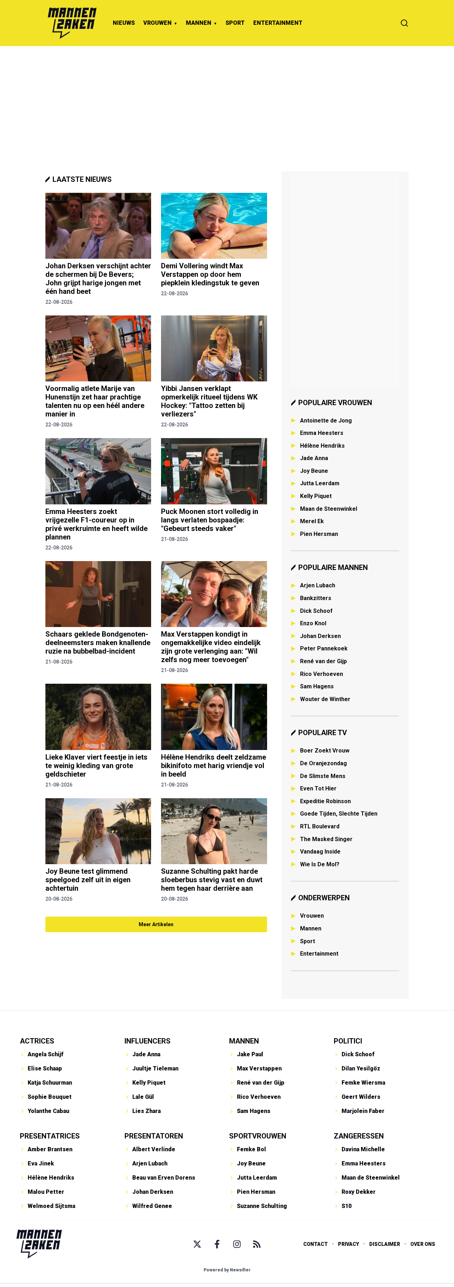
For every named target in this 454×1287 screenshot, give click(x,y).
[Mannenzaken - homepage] (72, 23)
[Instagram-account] (237, 1244)
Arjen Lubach (317, 585)
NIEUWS (124, 22)
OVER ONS (422, 1244)
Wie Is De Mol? (319, 864)
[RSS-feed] (257, 1244)
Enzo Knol (313, 623)
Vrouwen (312, 915)
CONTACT (315, 1244)
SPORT (235, 22)
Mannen (310, 928)
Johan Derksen (320, 636)
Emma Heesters (321, 433)
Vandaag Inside (320, 851)
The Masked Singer (326, 839)
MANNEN (198, 22)
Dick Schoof (316, 611)
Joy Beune (314, 471)
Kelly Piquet (316, 496)
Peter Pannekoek (324, 648)
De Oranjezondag (323, 763)
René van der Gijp (323, 661)
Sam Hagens (317, 686)
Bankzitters (315, 598)
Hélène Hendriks (322, 445)
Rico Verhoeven (321, 674)
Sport (307, 941)
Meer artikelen (156, 924)
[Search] (404, 23)
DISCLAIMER (384, 1244)
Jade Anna (314, 458)
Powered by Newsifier (227, 1270)
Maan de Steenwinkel (328, 508)
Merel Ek (312, 521)
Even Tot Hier (318, 788)
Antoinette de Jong (326, 420)
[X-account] (197, 1244)
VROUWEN (157, 22)
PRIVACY (348, 1244)
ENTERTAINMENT (278, 22)
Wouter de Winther (325, 699)
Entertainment (319, 953)
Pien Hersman (319, 534)
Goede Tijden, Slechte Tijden (338, 813)
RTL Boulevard (319, 826)
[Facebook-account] (217, 1244)
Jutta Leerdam (319, 483)
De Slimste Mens (322, 776)
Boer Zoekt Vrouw (324, 750)
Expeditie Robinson (325, 801)
